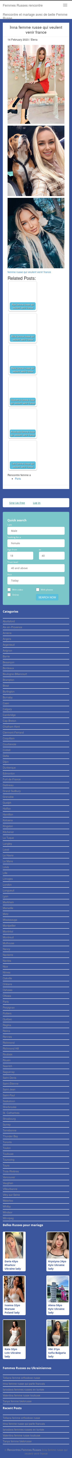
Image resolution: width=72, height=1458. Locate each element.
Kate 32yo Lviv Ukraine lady (13, 1352)
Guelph (7, 802)
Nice (5, 966)
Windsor (7, 1212)
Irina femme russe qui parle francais (24, 1383)
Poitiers (7, 1013)
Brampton (8, 680)
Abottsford (9, 621)
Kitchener (8, 832)
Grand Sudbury (12, 791)
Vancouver (9, 1177)
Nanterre (8, 955)
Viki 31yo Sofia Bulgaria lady (57, 1352)
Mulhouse (8, 943)
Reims (6, 1031)
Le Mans (8, 861)
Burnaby (8, 697)
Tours (6, 1165)
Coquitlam (9, 738)
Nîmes (6, 972)
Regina (7, 1025)
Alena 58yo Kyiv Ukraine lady (56, 1308)
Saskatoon (9, 1101)
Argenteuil (9, 644)
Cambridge (9, 715)
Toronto (7, 1142)
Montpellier (9, 925)
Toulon (7, 1148)
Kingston (8, 826)
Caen (6, 703)
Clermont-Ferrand (13, 732)
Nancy (6, 949)
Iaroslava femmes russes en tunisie (23, 1389)
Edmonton (9, 773)
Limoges (8, 879)
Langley (7, 843)
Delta (6, 756)
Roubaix (7, 1054)
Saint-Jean (9, 1089)
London (7, 884)
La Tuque (8, 838)
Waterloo (8, 1200)
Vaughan (8, 1183)
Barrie (6, 656)
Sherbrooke (9, 1107)
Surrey (7, 1124)
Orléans (7, 984)
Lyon (5, 896)
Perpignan (9, 1007)
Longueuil (8, 890)
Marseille (8, 908)
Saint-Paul (9, 1095)
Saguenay (9, 1072)
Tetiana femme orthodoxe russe (21, 1378)
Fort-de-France (12, 779)
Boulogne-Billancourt (15, 674)
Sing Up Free (17, 503)
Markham (8, 902)
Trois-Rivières (11, 1171)
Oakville (7, 978)
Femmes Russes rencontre (23, 5)
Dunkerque (9, 767)
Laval (6, 849)
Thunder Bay (10, 1136)
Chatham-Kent (11, 726)
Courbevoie (9, 744)
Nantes (7, 960)
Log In (36, 503)
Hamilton (8, 814)
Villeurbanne (10, 1189)
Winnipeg (8, 1218)
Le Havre (8, 855)
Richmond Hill (11, 1048)
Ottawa (7, 996)
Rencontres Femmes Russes (24, 1450)
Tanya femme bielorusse (17, 1401)
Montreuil (8, 937)
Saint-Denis (9, 1077)
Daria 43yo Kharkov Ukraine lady (13, 1265)
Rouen (7, 1060)
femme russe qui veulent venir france (29, 272)
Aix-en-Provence (12, 627)
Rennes (7, 1037)
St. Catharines (11, 1113)
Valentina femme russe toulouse (21, 1395)
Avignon (7, 650)
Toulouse (8, 1154)
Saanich (7, 1066)
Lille (5, 873)
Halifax (7, 808)
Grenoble (8, 797)
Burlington (9, 691)
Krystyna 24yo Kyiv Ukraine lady (57, 1265)
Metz (5, 914)
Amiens (7, 633)
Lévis (6, 867)
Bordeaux (8, 668)
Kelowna (8, 820)
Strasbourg (9, 1118)
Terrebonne (9, 1130)
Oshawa (7, 990)
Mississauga (10, 919)
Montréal (8, 931)
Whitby (7, 1206)
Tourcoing (8, 1159)
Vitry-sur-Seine (11, 1194)
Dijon (6, 761)
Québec (7, 1019)
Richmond (9, 1042)
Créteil (6, 750)
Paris (18, 478)
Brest (6, 685)
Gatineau (8, 785)
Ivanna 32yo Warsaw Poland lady (12, 1308)
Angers (7, 639)
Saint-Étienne (10, 1083)
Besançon (8, 662)
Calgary (7, 709)
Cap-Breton (9, 721)
